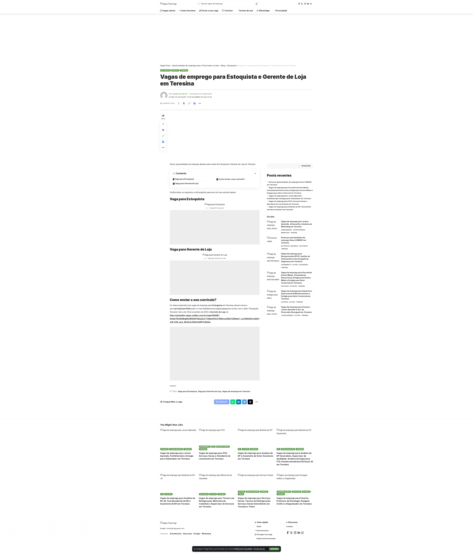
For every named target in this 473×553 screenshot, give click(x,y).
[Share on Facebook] (178, 103)
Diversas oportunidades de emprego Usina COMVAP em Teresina (293, 240)
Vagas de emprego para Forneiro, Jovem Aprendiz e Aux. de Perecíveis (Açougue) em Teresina (296, 309)
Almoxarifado (286, 230)
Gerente (175, 70)
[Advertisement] (236, 39)
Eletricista (285, 246)
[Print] (194, 103)
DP (240, 449)
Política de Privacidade (243, 549)
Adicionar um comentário (201, 94)
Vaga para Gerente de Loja (186, 183)
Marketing (285, 233)
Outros (295, 265)
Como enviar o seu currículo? (232, 179)
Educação (285, 286)
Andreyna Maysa (180, 94)
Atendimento (286, 265)
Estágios (293, 286)
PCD (213, 446)
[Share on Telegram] (244, 401)
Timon (241, 494)
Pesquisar (306, 166)
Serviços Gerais (223, 446)
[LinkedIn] (307, 3)
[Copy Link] (189, 103)
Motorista (303, 246)
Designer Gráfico (284, 491)
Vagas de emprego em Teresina (236, 391)
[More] (199, 103)
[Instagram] (305, 3)
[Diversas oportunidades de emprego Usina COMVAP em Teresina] (273, 240)
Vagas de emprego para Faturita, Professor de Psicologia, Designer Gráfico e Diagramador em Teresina (294, 501)
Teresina (184, 70)
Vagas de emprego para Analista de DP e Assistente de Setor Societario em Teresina (255, 456)
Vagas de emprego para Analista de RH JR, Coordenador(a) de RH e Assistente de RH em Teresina (177, 501)
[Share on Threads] (250, 401)
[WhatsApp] (310, 3)
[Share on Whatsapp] (232, 401)
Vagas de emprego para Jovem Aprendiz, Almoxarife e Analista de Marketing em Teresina (296, 224)
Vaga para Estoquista (184, 179)
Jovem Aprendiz (299, 230)
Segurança (303, 265)
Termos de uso (259, 549)
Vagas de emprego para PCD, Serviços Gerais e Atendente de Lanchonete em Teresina (214, 456)
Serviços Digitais (288, 449)
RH (162, 494)
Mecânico (294, 246)
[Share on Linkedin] (238, 401)
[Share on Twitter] (183, 103)
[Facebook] (299, 3)
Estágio (197, 534)
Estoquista (165, 70)
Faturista (306, 491)
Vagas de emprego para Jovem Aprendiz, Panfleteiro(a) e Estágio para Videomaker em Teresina (176, 456)
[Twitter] (302, 3)
